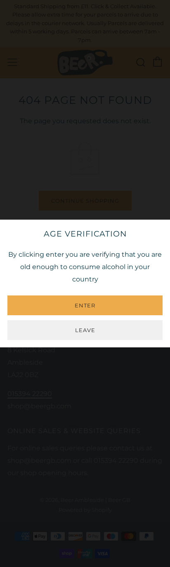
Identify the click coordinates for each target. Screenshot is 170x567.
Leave (85, 330)
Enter (85, 305)
